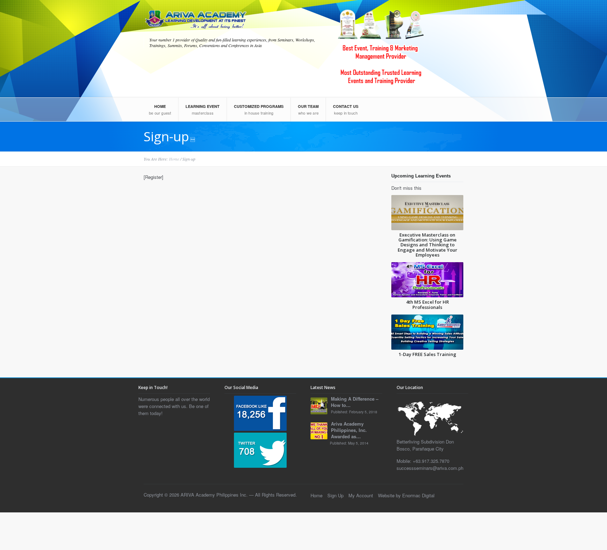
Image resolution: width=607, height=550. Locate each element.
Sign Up (335, 495)
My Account (360, 495)
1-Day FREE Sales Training (427, 354)
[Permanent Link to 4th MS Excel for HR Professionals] (427, 279)
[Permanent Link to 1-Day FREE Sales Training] (427, 332)
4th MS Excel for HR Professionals (427, 304)
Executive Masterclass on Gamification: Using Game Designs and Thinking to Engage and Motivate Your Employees (427, 245)
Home (174, 159)
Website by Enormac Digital (406, 495)
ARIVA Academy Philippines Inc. (214, 494)
